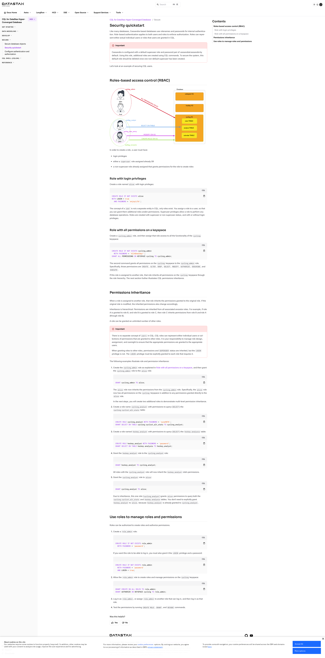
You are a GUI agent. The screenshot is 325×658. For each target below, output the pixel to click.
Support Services (102, 12)
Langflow (41, 12)
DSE (67, 12)
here (210, 647)
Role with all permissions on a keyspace (138, 230)
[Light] (314, 4)
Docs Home (10, 12)
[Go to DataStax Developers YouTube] (251, 635)
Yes (114, 623)
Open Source (82, 12)
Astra (27, 12)
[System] (320, 4)
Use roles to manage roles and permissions (146, 517)
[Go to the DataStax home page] (121, 636)
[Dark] (317, 4)
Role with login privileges (128, 178)
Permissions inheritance (130, 292)
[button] (323, 639)
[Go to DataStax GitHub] (246, 635)
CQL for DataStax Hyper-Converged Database (130, 20)
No (125, 623)
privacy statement (155, 647)
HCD (55, 12)
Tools (120, 12)
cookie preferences (145, 644)
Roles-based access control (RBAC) (140, 80)
